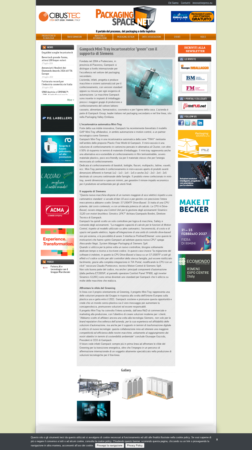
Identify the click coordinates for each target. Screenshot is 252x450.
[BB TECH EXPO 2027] (194, 250)
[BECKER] (194, 218)
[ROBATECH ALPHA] (57, 162)
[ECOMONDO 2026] (194, 280)
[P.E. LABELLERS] (57, 131)
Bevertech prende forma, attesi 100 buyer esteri (55, 54)
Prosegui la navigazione (109, 445)
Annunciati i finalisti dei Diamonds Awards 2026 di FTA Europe (57, 65)
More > (70, 100)
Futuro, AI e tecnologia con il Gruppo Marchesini (60, 269)
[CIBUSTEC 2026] (59, 21)
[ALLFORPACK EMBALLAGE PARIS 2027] (192, 21)
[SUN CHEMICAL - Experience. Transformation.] (57, 255)
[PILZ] (194, 156)
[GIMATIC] (194, 187)
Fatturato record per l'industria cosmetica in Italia (57, 78)
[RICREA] (57, 193)
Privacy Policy (135, 445)
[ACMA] (57, 224)
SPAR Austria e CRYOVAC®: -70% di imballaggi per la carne (55, 89)
